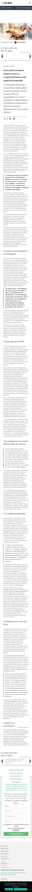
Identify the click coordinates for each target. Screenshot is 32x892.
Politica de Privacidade (21, 889)
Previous (2, 56)
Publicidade (4, 863)
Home (2, 13)
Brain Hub (4, 851)
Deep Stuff (4, 848)
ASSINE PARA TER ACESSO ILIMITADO (12, 870)
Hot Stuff (3, 14)
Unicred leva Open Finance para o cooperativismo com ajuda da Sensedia (15, 56)
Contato (3, 861)
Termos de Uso (19, 828)
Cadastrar (16, 834)
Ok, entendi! (9, 889)
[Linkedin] (4, 119)
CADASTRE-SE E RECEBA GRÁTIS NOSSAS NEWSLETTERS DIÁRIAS (13, 873)
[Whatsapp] (14, 119)
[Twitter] (10, 119)
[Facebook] (7, 119)
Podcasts (4, 856)
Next (30, 56)
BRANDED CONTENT (6, 16)
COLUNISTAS (5, 853)
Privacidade (15, 830)
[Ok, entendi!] (30, 887)
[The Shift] (7, 3)
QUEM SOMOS (5, 859)
